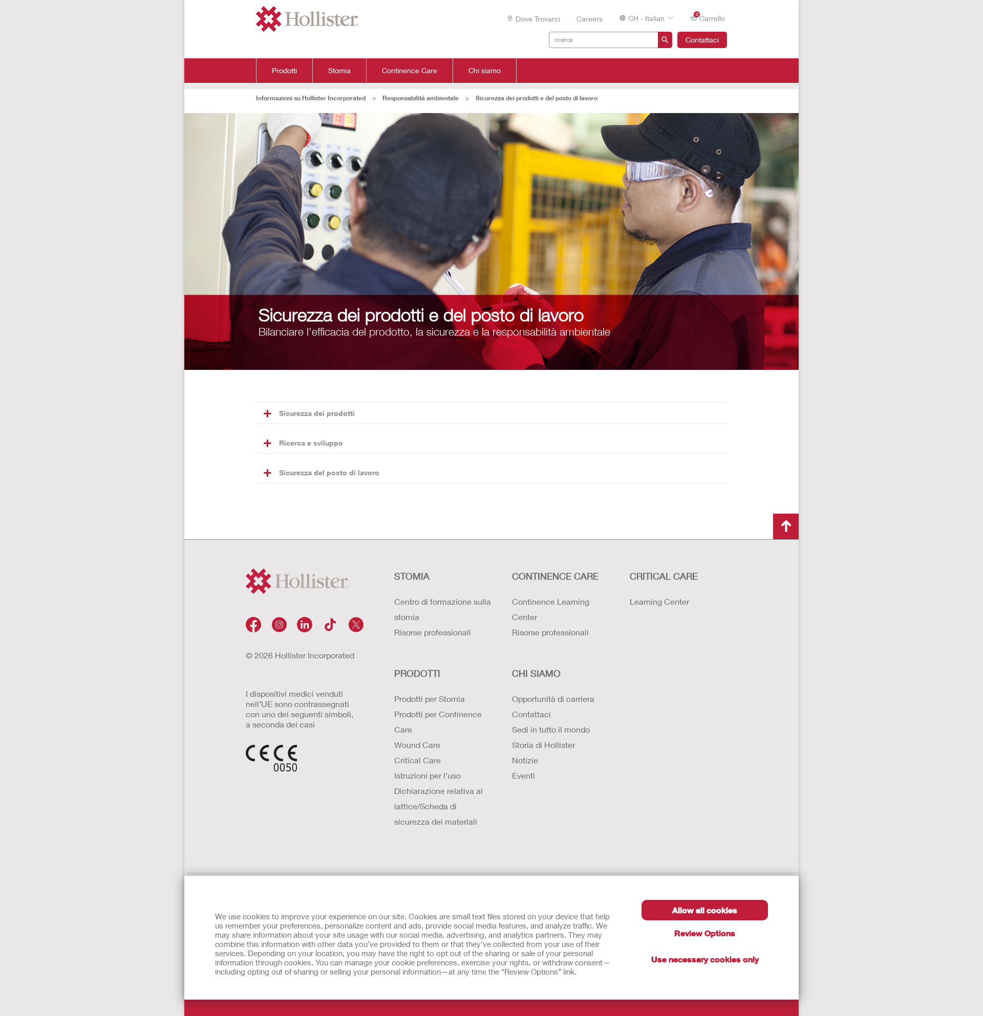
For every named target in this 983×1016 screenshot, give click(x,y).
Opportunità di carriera (553, 698)
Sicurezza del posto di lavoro (329, 472)
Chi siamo (484, 71)
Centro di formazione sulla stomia (442, 609)
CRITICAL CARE (664, 576)
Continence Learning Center (550, 609)
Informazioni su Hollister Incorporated (311, 98)
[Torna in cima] (786, 526)
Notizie (525, 760)
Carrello (710, 17)
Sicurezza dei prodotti (317, 413)
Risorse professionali (432, 632)
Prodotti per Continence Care (438, 721)
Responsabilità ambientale (420, 98)
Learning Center (659, 601)
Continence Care (409, 71)
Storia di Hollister (543, 744)
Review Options (704, 933)
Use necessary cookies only (705, 959)
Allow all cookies (704, 910)
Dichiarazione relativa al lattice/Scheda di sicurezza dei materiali (438, 806)
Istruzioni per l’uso (427, 775)
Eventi (523, 775)
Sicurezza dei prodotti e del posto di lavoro (536, 98)
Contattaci (702, 39)
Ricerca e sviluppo (311, 442)
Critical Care (417, 760)
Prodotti (284, 71)
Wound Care (417, 744)
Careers (589, 18)
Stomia (339, 71)
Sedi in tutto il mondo (551, 729)
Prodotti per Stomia (429, 698)
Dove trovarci (538, 18)
